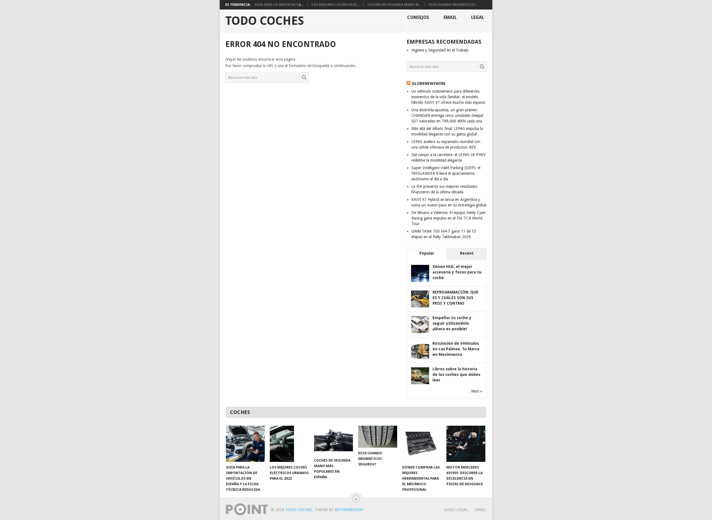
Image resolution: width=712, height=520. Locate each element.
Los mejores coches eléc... (336, 5)
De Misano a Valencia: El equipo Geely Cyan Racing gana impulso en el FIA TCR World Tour (448, 218)
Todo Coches (264, 21)
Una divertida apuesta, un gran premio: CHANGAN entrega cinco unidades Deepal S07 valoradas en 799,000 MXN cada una (447, 115)
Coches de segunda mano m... (394, 5)
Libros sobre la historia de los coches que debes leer (456, 374)
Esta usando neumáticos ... (454, 5)
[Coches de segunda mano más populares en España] (333, 440)
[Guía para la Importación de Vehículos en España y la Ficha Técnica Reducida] (245, 444)
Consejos (418, 17)
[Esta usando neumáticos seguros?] (377, 437)
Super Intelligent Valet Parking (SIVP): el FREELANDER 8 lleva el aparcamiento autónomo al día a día (445, 173)
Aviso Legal (456, 509)
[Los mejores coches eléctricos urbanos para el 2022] (289, 444)
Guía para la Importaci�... (279, 5)
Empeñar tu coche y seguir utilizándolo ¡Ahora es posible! (451, 323)
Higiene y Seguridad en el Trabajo (440, 50)
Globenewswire (429, 83)
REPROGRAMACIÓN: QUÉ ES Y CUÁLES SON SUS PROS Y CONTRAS (455, 297)
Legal (477, 17)
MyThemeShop (349, 509)
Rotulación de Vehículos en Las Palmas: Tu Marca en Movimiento (455, 349)
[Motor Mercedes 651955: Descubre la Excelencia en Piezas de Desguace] (465, 444)
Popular (426, 253)
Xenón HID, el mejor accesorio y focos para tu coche (456, 272)
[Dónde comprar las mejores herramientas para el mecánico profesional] (421, 444)
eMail (450, 17)
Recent (467, 253)
